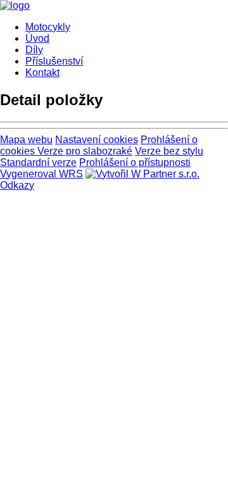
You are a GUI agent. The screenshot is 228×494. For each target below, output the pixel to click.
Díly (34, 49)
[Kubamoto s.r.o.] (15, 5)
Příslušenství (54, 61)
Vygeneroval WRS (41, 173)
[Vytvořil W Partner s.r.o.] (143, 173)
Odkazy (17, 185)
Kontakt (42, 72)
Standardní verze (38, 162)
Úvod (37, 38)
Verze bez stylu (169, 151)
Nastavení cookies (96, 139)
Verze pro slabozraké (84, 151)
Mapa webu (26, 139)
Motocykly (47, 27)
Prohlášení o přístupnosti (135, 162)
